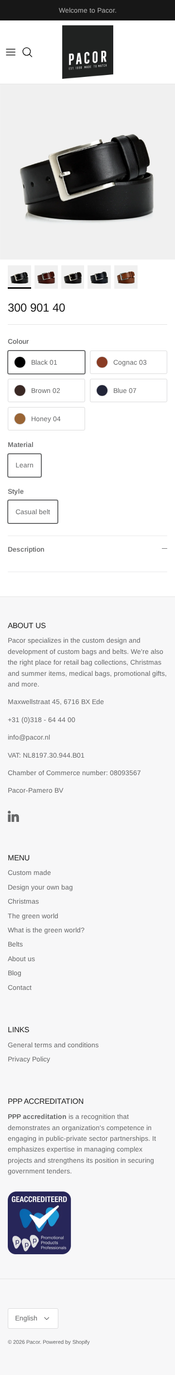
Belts (15, 944)
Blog (14, 973)
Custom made (29, 872)
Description (26, 549)
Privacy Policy (29, 1059)
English (26, 1318)
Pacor (33, 1342)
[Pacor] (87, 52)
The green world (33, 916)
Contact (20, 987)
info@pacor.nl (29, 737)
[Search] (32, 52)
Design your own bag (40, 887)
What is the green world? (46, 930)
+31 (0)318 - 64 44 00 (41, 720)
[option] (87, 172)
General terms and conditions (53, 1045)
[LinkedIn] (13, 816)
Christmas (23, 901)
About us (21, 959)
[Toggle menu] (10, 52)
